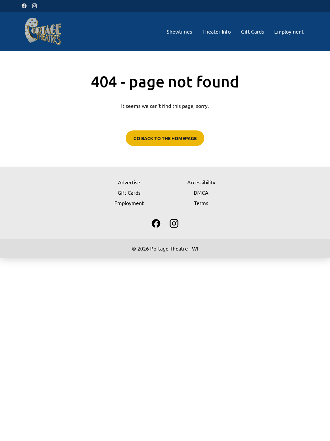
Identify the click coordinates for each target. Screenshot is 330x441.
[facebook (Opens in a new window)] (24, 6)
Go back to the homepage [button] (165, 138)
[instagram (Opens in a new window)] (34, 6)
